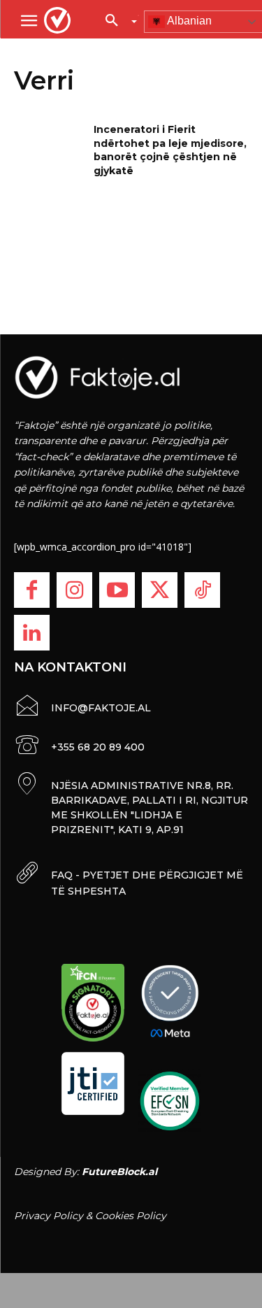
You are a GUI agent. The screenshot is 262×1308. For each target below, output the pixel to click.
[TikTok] (202, 590)
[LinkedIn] (32, 633)
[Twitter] (159, 590)
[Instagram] (74, 590)
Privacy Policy (48, 1215)
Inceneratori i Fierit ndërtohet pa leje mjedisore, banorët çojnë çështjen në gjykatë (170, 150)
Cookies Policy (130, 1215)
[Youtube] (117, 590)
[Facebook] (32, 590)
